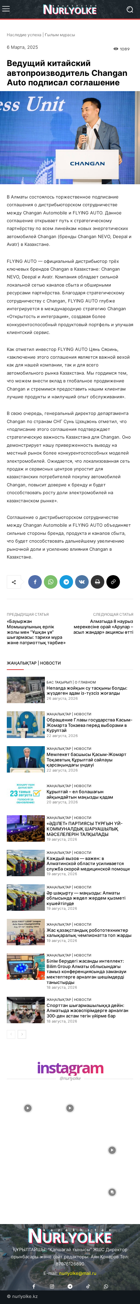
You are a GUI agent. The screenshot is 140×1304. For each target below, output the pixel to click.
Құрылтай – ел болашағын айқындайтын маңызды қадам (80, 794)
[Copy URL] (113, 582)
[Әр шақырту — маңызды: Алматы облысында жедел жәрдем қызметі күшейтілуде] (26, 897)
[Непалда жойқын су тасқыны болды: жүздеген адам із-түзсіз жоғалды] (26, 690)
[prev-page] (11, 1034)
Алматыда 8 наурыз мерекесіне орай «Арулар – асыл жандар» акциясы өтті (103, 626)
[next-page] (22, 1034)
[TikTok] (88, 1286)
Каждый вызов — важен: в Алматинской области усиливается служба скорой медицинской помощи (88, 863)
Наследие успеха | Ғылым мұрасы (41, 34)
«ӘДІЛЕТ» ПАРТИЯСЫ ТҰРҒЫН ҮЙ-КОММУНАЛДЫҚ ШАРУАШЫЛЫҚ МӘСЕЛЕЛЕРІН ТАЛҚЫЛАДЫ (85, 829)
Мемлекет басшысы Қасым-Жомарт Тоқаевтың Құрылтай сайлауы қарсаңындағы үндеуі (86, 759)
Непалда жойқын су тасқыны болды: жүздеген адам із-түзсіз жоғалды (87, 690)
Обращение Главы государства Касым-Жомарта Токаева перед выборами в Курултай (90, 725)
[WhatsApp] (50, 582)
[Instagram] (51, 1286)
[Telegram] (66, 582)
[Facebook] (35, 582)
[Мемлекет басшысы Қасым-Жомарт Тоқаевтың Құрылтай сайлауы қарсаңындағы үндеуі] (26, 759)
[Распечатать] (97, 582)
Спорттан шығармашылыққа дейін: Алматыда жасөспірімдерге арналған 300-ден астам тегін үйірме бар (87, 1010)
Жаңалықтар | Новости (69, 714)
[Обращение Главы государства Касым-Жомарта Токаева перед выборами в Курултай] (26, 724)
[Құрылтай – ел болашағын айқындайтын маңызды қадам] (26, 794)
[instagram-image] (28, 1108)
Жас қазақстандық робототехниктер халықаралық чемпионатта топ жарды (89, 932)
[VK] (82, 582)
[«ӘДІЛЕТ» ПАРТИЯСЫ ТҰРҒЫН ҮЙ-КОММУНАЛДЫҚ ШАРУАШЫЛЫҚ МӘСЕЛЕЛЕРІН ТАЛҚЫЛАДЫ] (26, 828)
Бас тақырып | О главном (71, 682)
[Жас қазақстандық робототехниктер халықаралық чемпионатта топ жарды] (26, 932)
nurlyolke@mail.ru (78, 1273)
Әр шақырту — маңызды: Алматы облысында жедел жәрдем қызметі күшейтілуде (86, 898)
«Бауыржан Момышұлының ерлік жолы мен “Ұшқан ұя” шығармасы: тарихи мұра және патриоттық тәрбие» (36, 631)
